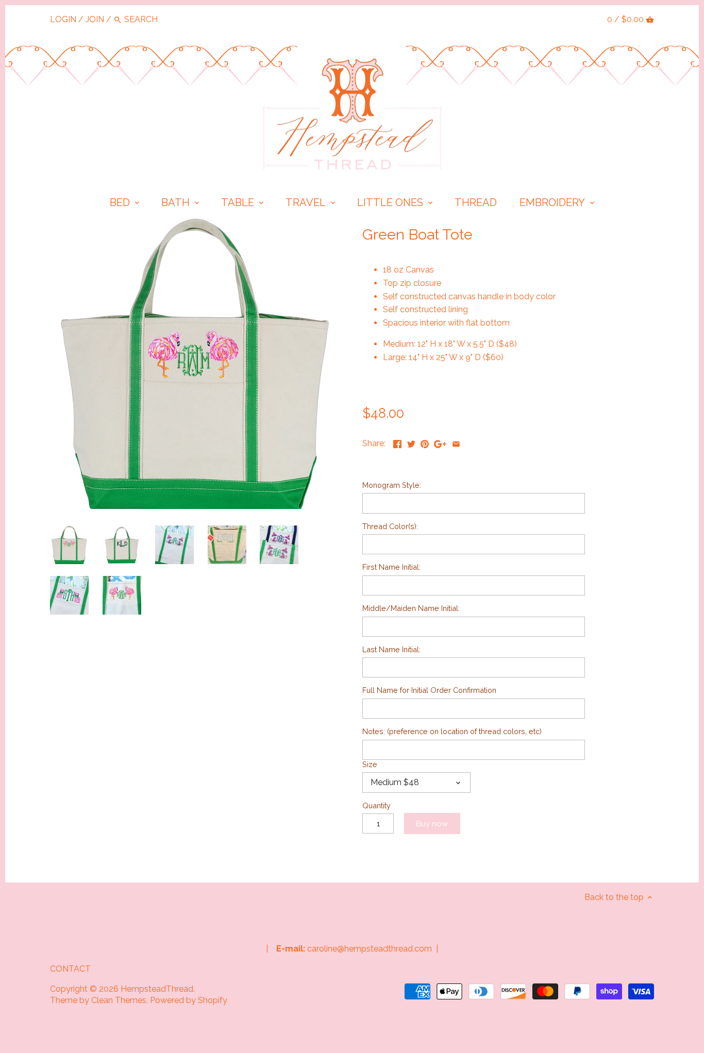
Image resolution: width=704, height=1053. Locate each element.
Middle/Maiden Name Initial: (411, 608)
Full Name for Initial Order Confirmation (429, 690)
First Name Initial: (391, 567)
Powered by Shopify (188, 1000)
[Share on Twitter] (411, 442)
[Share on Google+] (440, 442)
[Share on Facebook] (397, 442)
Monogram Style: (391, 485)
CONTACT (70, 969)
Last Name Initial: (391, 649)
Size (369, 764)
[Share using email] (456, 442)
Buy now (432, 823)
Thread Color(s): (390, 526)
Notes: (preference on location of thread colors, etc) (452, 731)
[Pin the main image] (425, 442)
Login (63, 19)
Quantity (376, 805)
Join (95, 19)
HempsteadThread (157, 989)
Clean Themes (118, 1000)
